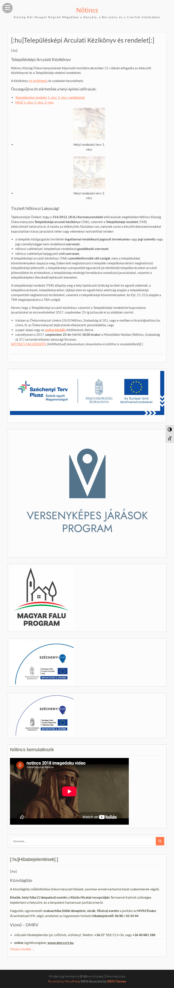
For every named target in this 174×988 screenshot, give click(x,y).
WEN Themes (116, 981)
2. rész (62, 97)
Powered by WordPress (64, 981)
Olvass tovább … (22, 949)
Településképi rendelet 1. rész (36, 97)
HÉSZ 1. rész (24, 102)
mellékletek (76, 97)
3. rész (49, 102)
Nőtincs (87, 10)
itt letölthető (38, 81)
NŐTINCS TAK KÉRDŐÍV (28, 344)
